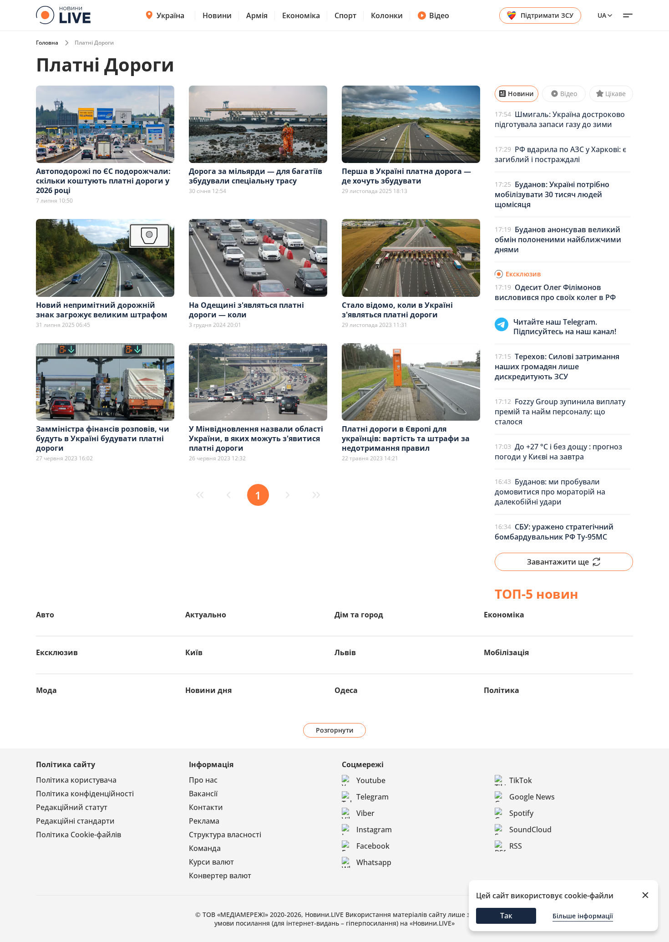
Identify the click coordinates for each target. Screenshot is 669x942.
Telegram (372, 797)
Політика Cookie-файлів (78, 835)
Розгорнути (335, 730)
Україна (170, 15)
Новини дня (208, 690)
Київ (194, 652)
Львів (345, 652)
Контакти (206, 807)
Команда (205, 848)
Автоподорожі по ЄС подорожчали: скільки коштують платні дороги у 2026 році (103, 180)
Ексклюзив (57, 652)
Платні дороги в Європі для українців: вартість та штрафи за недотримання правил (406, 438)
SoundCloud (530, 830)
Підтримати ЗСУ (547, 15)
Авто (45, 615)
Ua (602, 15)
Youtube (370, 780)
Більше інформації (582, 915)
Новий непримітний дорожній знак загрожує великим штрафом (101, 310)
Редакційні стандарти (75, 821)
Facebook (373, 846)
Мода (46, 690)
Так (506, 916)
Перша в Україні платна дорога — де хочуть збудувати (406, 176)
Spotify (521, 813)
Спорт (345, 15)
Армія (257, 15)
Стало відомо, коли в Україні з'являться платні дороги (397, 310)
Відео (439, 15)
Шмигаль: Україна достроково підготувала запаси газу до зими (560, 119)
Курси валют (211, 862)
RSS (515, 846)
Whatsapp (373, 862)
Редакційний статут (71, 807)
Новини (217, 15)
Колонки (387, 15)
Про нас (203, 780)
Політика (501, 690)
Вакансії (203, 794)
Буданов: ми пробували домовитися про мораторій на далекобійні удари (550, 492)
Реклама (204, 821)
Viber (365, 813)
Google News (532, 797)
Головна (47, 42)
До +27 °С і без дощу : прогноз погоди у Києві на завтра (558, 452)
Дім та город (358, 615)
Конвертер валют (220, 876)
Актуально (205, 615)
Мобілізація (506, 652)
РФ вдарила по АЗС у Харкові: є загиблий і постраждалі (560, 154)
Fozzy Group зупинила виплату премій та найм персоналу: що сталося (560, 412)
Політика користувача (76, 780)
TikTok (520, 780)
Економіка (301, 15)
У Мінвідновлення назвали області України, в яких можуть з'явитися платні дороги (256, 438)
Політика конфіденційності (85, 794)
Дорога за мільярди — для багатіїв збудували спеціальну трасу (255, 176)
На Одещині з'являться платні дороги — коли (246, 310)
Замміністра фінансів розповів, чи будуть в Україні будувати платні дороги (102, 438)
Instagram (374, 830)
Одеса (346, 690)
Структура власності (225, 835)
